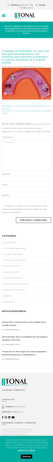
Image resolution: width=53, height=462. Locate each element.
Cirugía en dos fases (13, 254)
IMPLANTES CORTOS (13, 278)
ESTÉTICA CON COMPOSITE (16, 284)
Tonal (40, 67)
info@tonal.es (14, 412)
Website (5, 195)
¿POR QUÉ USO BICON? (14, 260)
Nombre (6, 174)
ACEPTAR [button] (26, 456)
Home (7, 26)
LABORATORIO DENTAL (14, 290)
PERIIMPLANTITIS (11, 266)
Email (5, 184)
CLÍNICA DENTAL (11, 272)
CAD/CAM (7, 296)
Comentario (7, 137)
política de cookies (26, 450)
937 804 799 (15, 407)
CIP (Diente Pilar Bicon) (15, 248)
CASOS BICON (9, 242)
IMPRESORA (9, 302)
